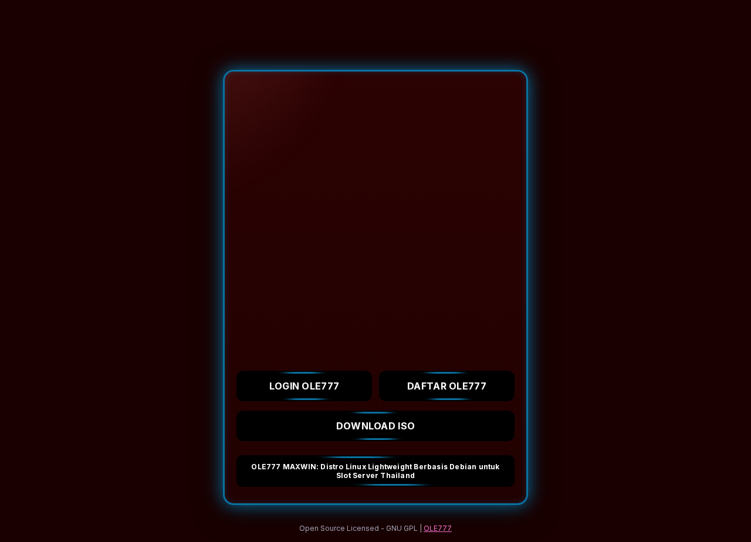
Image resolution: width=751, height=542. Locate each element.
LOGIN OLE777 (304, 386)
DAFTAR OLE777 (446, 386)
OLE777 (438, 528)
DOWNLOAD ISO (375, 426)
